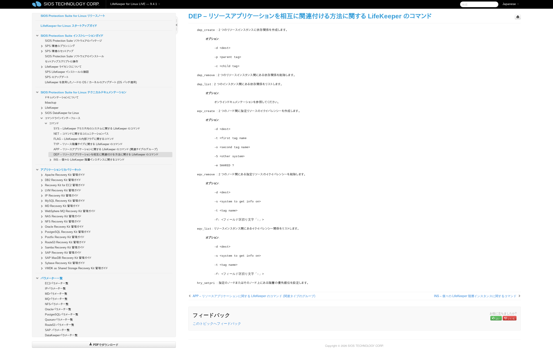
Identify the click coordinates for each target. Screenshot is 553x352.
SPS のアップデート (56, 77)
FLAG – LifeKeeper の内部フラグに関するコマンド (84, 139)
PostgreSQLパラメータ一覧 (61, 314)
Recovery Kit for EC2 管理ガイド (65, 185)
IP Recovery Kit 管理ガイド (61, 195)
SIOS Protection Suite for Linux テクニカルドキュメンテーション (83, 92)
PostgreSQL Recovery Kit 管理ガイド (68, 232)
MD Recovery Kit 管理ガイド (62, 206)
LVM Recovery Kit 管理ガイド (63, 190)
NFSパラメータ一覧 (56, 304)
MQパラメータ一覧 (56, 299)
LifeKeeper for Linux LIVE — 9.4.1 (134, 4)
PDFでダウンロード (105, 344)
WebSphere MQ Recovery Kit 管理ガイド (70, 211)
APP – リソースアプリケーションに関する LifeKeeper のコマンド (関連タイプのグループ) (105, 149)
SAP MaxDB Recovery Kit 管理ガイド (68, 257)
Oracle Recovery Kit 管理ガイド (64, 226)
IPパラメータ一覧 (55, 288)
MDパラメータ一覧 (56, 293)
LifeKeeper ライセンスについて (63, 66)
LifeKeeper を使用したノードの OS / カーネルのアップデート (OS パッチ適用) (91, 82)
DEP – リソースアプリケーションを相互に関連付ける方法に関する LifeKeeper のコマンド (106, 154)
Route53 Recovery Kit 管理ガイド (65, 242)
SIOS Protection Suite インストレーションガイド (72, 35)
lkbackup (50, 102)
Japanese (509, 4)
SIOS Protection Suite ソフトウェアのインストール (74, 56)
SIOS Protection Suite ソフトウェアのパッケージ (73, 40)
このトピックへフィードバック (217, 323)
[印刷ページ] (518, 17)
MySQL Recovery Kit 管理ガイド (65, 200)
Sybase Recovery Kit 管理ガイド (65, 263)
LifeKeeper (51, 107)
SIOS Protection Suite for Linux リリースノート (73, 16)
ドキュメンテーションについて (61, 97)
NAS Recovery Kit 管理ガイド (63, 216)
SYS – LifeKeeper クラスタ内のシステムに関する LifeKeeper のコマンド (97, 128)
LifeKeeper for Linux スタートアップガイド (69, 25)
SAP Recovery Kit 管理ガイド (63, 252)
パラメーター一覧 (52, 278)
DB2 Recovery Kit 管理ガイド (63, 180)
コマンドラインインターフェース (62, 118)
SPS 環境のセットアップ (59, 51)
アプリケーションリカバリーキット (61, 169)
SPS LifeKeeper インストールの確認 (67, 72)
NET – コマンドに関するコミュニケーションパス (81, 133)
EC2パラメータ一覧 (56, 283)
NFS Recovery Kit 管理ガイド (63, 221)
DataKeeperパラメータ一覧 (61, 335)
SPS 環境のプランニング (60, 46)
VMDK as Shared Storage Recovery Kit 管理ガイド (76, 268)
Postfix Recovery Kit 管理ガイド (64, 237)
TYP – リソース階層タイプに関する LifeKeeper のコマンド (88, 144)
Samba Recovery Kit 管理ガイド (64, 247)
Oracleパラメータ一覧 (58, 309)
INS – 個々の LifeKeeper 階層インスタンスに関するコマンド (89, 159)
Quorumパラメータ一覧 (59, 319)
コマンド (54, 123)
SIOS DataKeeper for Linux (62, 113)
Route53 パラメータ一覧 (59, 324)
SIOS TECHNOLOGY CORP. (72, 4)
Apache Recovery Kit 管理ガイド (65, 174)
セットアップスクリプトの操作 (61, 61)
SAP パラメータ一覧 (57, 330)
